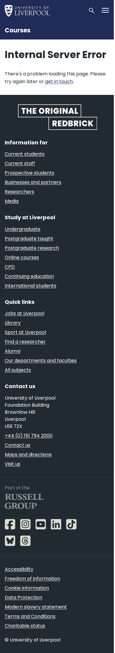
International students (30, 285)
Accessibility (19, 569)
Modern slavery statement (36, 606)
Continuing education (29, 276)
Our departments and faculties (41, 360)
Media (12, 201)
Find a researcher (25, 341)
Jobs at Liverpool (24, 313)
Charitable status (25, 625)
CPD (10, 266)
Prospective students (29, 172)
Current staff (20, 163)
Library (13, 322)
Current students (25, 154)
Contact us (17, 445)
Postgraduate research (32, 248)
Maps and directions (28, 454)
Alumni (12, 351)
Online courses (22, 257)
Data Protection (23, 597)
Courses (17, 30)
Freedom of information (32, 578)
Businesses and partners (33, 182)
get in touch (59, 81)
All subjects (18, 370)
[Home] (44, 11)
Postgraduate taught (29, 238)
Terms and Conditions (30, 616)
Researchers (19, 191)
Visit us (12, 464)
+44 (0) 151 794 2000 (28, 435)
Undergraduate (22, 229)
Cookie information (27, 588)
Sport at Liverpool (25, 332)
